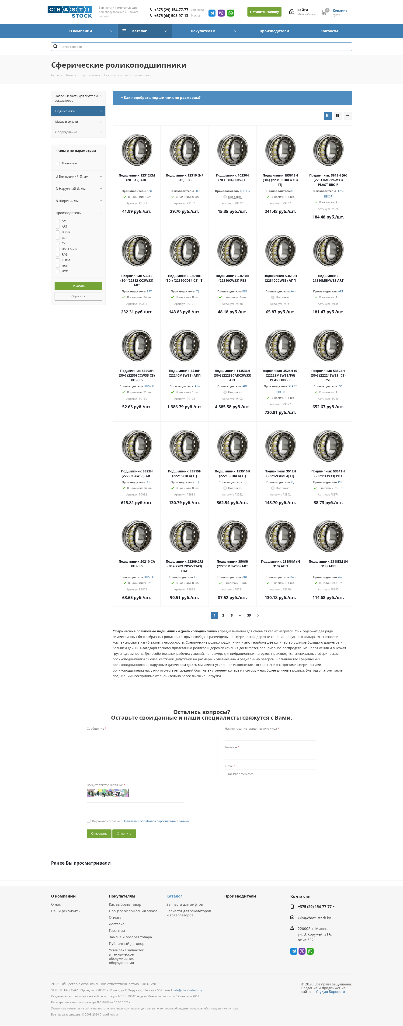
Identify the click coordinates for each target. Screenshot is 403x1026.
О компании (63, 896)
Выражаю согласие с (141, 821)
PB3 (197, 191)
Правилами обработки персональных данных (156, 821)
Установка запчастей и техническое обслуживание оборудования (126, 956)
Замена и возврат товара (130, 937)
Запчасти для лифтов (185, 904)
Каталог (174, 896)
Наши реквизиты (65, 910)
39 (249, 615)
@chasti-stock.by (317, 917)
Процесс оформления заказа (133, 910)
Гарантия (117, 930)
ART (149, 291)
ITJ (292, 191)
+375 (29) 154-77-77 (171, 9)
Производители (240, 896)
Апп (149, 191)
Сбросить (78, 296)
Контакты (300, 896)
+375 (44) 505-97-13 (171, 15)
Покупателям (122, 896)
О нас (56, 904)
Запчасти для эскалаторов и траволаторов (189, 912)
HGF (197, 577)
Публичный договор (126, 943)
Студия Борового (330, 991)
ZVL (340, 386)
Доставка (116, 924)
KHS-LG (245, 191)
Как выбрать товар (125, 904)
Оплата (115, 917)
